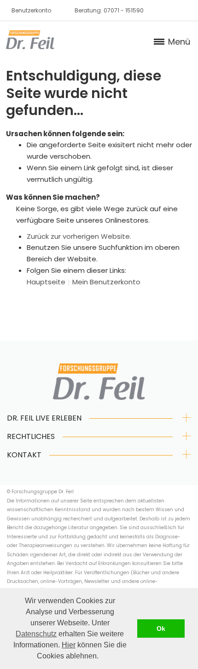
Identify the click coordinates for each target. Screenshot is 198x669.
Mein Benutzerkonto (106, 282)
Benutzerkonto (31, 10)
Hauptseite (46, 282)
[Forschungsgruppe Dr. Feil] (30, 39)
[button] (101, 657)
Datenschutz (36, 634)
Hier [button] (69, 645)
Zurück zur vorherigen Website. (79, 236)
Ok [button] (161, 628)
